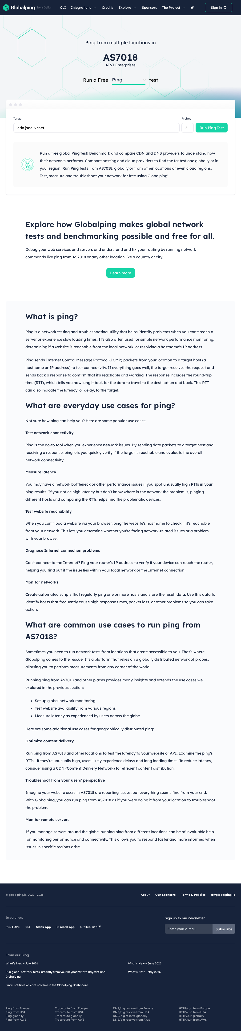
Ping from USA (15, 1012)
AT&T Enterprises (120, 65)
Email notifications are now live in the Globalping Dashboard (47, 985)
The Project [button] (171, 7)
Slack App (43, 927)
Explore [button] (125, 7)
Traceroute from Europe (71, 1008)
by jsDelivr (44, 7)
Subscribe (224, 929)
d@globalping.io (223, 894)
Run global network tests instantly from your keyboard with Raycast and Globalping (55, 974)
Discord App (65, 927)
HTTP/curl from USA (192, 1012)
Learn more (120, 273)
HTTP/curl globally (191, 1016)
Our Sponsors (165, 894)
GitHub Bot (89, 927)
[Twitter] (192, 7)
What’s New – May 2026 (144, 972)
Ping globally (15, 1016)
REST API (13, 927)
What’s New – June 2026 (144, 963)
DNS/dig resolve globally (130, 1016)
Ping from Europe (17, 1008)
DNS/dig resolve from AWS (131, 1019)
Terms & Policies (193, 894)
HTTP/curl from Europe (194, 1008)
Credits (107, 7)
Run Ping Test (212, 127)
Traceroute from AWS (69, 1019)
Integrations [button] (81, 7)
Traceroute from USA (69, 1012)
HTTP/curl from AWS (193, 1019)
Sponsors (149, 7)
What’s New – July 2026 (22, 963)
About (145, 894)
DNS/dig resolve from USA (131, 1012)
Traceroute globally (68, 1016)
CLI (63, 7)
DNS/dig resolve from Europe (133, 1008)
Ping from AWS (16, 1019)
